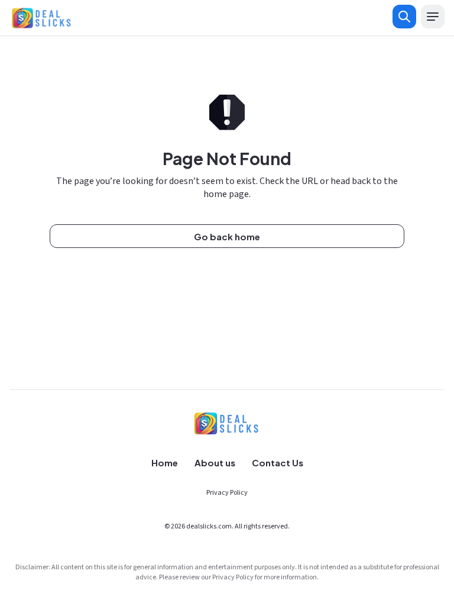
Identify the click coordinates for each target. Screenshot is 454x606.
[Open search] (404, 16)
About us (214, 462)
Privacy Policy (227, 493)
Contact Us (277, 462)
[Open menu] (433, 16)
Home (164, 462)
